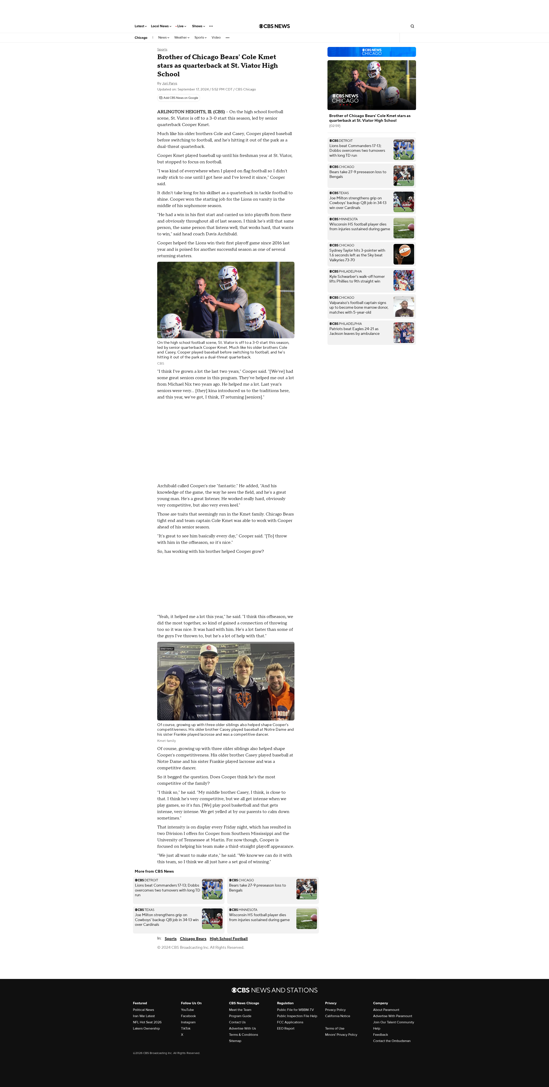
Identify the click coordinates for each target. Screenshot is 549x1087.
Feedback (380, 1034)
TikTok (185, 1028)
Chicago (141, 38)
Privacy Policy (335, 1010)
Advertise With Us (242, 1028)
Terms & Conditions (243, 1034)
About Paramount (386, 1010)
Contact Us (237, 1022)
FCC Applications (290, 1022)
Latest (140, 26)
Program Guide (240, 1016)
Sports (200, 38)
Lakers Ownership (146, 1028)
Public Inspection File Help (297, 1016)
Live (180, 26)
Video (216, 38)
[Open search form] (412, 26)
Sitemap (235, 1041)
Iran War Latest (144, 1016)
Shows (197, 26)
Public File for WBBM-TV (295, 1010)
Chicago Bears (193, 938)
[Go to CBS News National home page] (274, 26)
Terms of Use (334, 1028)
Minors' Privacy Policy (341, 1034)
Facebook (188, 1016)
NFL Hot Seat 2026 (147, 1022)
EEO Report (285, 1028)
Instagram (188, 1022)
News (162, 38)
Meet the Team (240, 1010)
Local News (160, 26)
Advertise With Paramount (392, 1016)
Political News (143, 1010)
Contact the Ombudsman (392, 1041)
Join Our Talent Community (393, 1022)
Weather (181, 38)
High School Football (229, 938)
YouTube (187, 1010)
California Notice (337, 1016)
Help (376, 1028)
